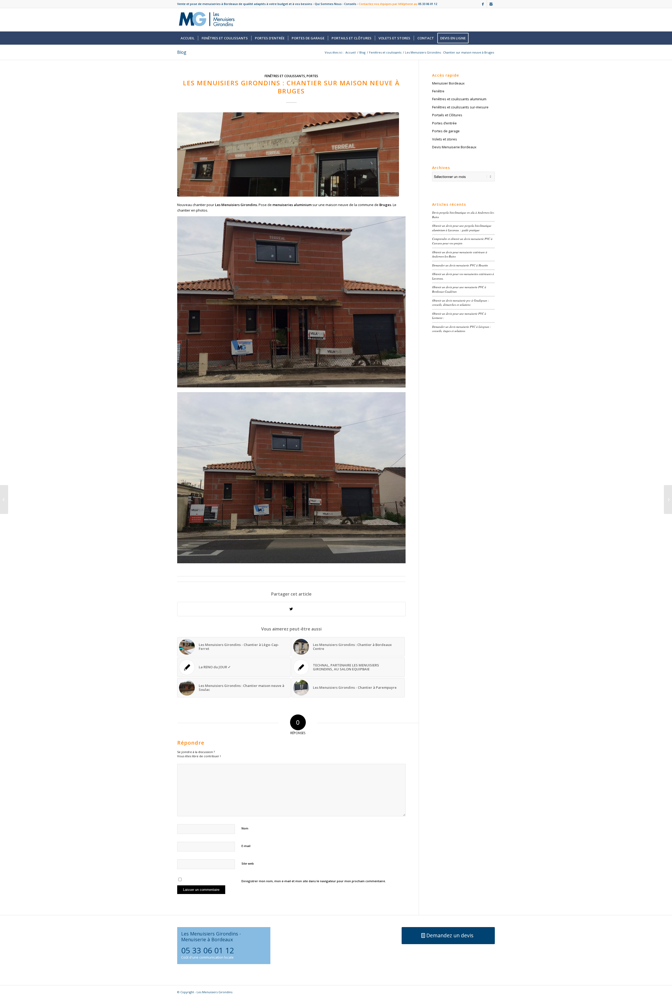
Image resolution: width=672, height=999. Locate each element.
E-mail (246, 846)
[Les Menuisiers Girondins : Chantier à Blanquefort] (4, 499)
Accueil (350, 52)
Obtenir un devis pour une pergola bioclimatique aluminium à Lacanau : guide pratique (461, 228)
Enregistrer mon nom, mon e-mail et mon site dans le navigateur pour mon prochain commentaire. (314, 881)
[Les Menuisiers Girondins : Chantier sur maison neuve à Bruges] (291, 154)
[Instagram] (491, 4)
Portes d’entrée (444, 123)
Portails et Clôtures (447, 115)
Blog (181, 52)
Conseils (350, 4)
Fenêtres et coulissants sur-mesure (460, 107)
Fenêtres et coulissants (385, 52)
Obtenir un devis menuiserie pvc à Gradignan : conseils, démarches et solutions (460, 302)
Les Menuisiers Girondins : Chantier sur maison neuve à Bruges (291, 86)
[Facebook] (483, 4)
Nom (245, 828)
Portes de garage (446, 131)
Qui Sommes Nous (328, 4)
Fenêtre (438, 91)
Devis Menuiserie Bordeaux (454, 147)
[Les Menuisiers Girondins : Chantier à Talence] (668, 499)
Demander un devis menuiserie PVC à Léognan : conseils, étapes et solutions (461, 329)
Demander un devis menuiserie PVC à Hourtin (460, 265)
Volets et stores (444, 139)
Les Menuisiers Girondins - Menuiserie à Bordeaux (211, 936)
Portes (312, 76)
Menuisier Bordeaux (448, 83)
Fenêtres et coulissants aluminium (459, 99)
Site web (248, 863)
